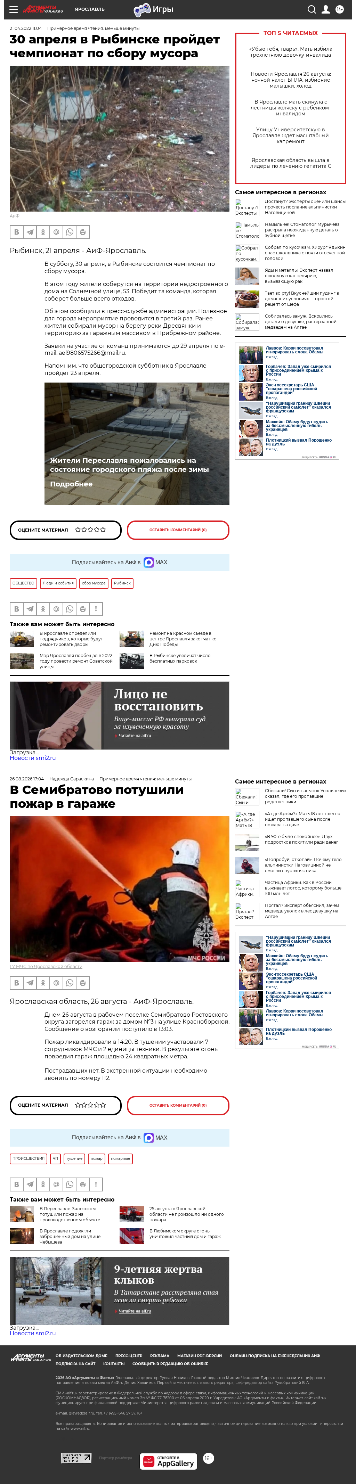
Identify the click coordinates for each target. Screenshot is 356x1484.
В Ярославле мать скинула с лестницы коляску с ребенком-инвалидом (291, 108)
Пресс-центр (128, 1356)
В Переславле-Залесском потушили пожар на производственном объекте (70, 1214)
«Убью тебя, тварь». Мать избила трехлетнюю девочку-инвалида (290, 52)
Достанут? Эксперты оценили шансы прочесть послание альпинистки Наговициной (305, 207)
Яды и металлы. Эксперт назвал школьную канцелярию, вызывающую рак (299, 276)
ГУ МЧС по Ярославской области (46, 966)
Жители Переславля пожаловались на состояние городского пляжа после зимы (129, 465)
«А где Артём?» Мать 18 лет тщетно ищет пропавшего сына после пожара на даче (302, 819)
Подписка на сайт (75, 1364)
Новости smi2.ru (33, 758)
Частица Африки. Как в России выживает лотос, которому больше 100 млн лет (303, 888)
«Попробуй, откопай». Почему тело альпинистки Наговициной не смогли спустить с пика (303, 865)
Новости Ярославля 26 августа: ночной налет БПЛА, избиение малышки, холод (291, 80)
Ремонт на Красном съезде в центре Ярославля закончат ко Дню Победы (183, 639)
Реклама (159, 1356)
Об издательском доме (81, 1356)
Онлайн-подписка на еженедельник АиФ (275, 1356)
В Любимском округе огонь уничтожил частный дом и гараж (185, 1233)
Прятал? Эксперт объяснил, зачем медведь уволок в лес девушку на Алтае (302, 911)
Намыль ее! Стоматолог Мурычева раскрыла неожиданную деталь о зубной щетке (302, 230)
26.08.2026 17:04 (27, 778)
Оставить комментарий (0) (178, 530)
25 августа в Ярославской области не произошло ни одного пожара (186, 1214)
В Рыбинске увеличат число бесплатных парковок (180, 658)
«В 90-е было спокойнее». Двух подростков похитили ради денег (301, 839)
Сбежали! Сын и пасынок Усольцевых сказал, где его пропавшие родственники (305, 796)
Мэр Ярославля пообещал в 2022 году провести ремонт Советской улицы (76, 661)
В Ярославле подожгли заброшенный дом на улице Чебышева (70, 1236)
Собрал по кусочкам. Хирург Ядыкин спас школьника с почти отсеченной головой (305, 253)
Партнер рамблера (115, 1458)
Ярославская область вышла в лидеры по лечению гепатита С (290, 163)
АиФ (14, 216)
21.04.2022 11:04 (26, 28)
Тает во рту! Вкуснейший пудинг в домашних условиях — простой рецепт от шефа (302, 298)
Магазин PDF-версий (199, 1356)
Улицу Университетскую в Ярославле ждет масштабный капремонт (290, 136)
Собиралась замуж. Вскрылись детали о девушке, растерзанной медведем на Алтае (301, 321)
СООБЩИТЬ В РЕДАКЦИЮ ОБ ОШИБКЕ (170, 1364)
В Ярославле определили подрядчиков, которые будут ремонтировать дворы (71, 639)
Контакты (113, 1364)
